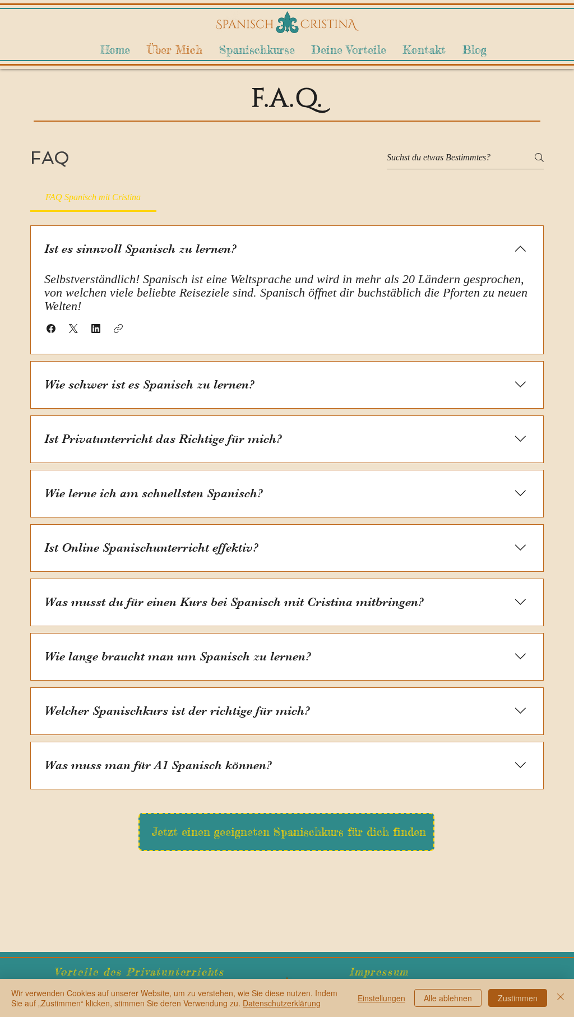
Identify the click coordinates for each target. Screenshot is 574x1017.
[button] (51, 328)
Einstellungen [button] (381, 998)
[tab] (93, 197)
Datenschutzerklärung (282, 1003)
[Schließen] (560, 998)
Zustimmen (518, 998)
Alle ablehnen (448, 998)
